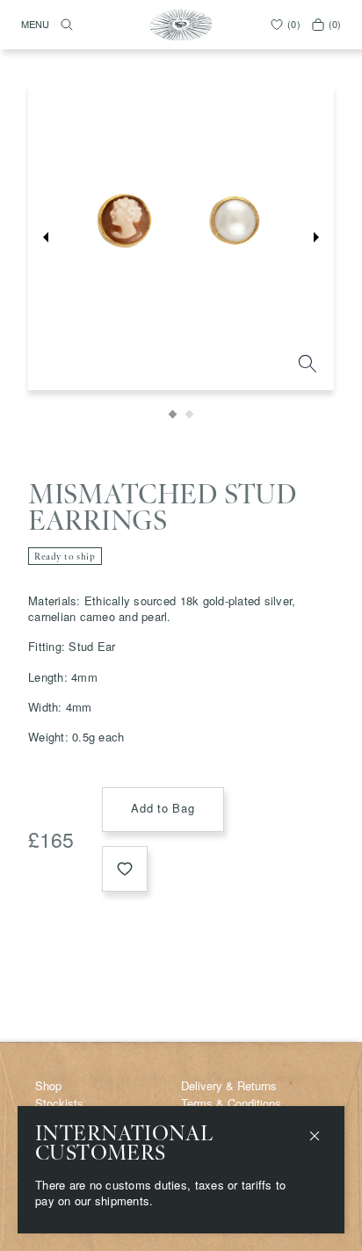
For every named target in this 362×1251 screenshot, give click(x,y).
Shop (48, 1085)
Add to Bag (163, 807)
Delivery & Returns (229, 1085)
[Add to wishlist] (125, 869)
